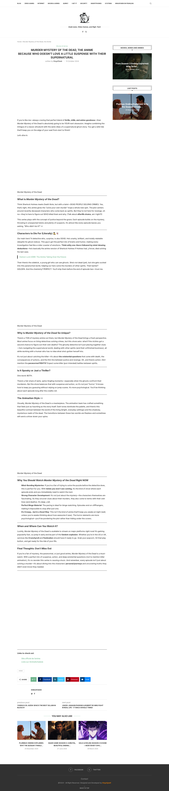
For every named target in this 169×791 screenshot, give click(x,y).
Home (19, 42)
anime (21, 671)
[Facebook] (82, 32)
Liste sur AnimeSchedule (32, 662)
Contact (84, 779)
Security (83, 3)
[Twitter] (86, 32)
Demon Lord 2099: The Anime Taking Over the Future (43, 257)
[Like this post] (34, 679)
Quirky (65, 3)
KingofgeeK (106, 783)
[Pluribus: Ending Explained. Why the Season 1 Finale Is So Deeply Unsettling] (31, 730)
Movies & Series (54, 3)
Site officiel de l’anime (30, 658)
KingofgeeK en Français (124, 3)
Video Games (29, 3)
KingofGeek (57, 61)
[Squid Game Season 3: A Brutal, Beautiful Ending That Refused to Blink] (62, 730)
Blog (19, 3)
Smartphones (96, 3)
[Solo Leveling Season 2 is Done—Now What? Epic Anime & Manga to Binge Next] (93, 730)
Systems (108, 3)
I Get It (74, 3)
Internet (41, 3)
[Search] (150, 3)
